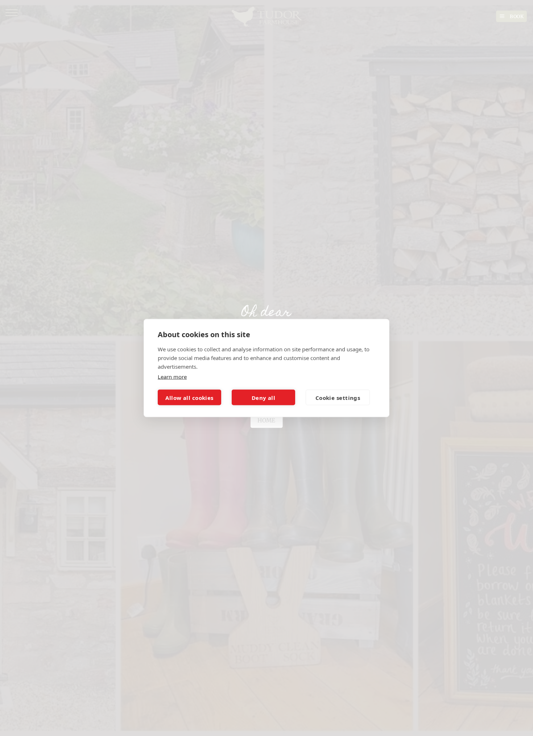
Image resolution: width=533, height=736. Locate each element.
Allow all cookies (189, 397)
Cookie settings (337, 397)
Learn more (172, 376)
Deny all (264, 397)
